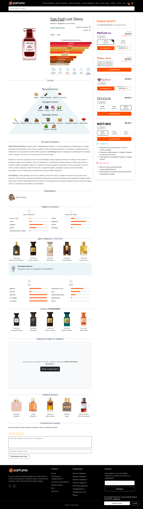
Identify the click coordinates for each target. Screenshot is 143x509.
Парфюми (61, 23)
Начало (53, 23)
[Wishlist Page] (128, 3)
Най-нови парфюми (80, 486)
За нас (53, 473)
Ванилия (16, 123)
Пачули (46, 129)
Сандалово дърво (71, 123)
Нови (97, 3)
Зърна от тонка (26, 123)
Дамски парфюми (61, 3)
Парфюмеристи (79, 489)
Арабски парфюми (75, 3)
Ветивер (54, 129)
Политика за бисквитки (60, 482)
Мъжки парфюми (48, 3)
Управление (116, 499)
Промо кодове (105, 3)
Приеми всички (117, 503)
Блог (123, 3)
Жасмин (59, 110)
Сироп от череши (59, 97)
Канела (36, 123)
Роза (52, 110)
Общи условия (56, 485)
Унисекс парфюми (80, 483)
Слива (47, 110)
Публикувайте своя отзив (19, 456)
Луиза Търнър (20, 197)
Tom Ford (57, 19)
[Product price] (104, 33)
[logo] (16, 3)
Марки (113, 3)
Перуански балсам (48, 123)
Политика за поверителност (57, 477)
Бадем (36, 97)
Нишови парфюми (88, 3)
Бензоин (60, 123)
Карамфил (84, 123)
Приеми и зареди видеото (50, 369)
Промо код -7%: (121, 86)
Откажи (134, 503)
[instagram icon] (14, 486)
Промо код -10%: (121, 46)
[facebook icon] (10, 486)
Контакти (54, 491)
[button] (89, 249)
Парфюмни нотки (79, 492)
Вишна (40, 110)
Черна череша (45, 97)
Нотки (119, 3)
